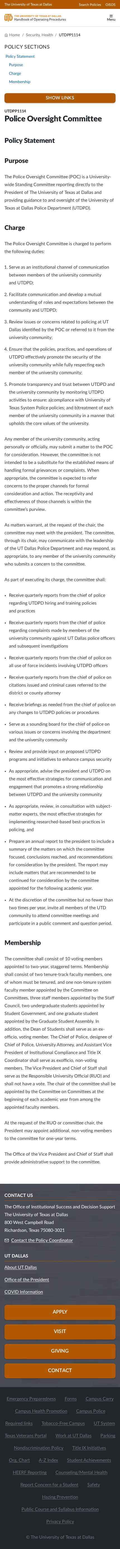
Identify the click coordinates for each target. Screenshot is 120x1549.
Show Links (60, 98)
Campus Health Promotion (41, 1411)
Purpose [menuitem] (16, 65)
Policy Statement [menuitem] (20, 57)
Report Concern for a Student (49, 1485)
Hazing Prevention (60, 1497)
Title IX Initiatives (89, 1448)
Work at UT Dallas (74, 1435)
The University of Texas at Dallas (28, 4)
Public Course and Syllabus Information (60, 1509)
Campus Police (90, 1411)
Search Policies (90, 4)
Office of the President (26, 1280)
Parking (107, 1435)
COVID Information (23, 1292)
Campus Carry (100, 1399)
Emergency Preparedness (31, 1399)
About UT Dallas (20, 1267)
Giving (60, 1351)
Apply (60, 1312)
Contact (60, 1370)
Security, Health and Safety (39, 35)
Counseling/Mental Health (81, 1472)
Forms (71, 1399)
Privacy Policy (60, 1521)
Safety (93, 1485)
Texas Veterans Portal (26, 1435)
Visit (60, 1331)
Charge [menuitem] (15, 74)
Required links (19, 1423)
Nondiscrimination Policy (38, 1448)
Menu (111, 19)
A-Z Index (48, 1460)
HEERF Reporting (30, 1472)
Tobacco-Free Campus (63, 1423)
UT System (104, 1423)
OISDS (110, 4)
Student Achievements (89, 1460)
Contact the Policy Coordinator (42, 1240)
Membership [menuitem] (19, 82)
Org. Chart (19, 1460)
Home (14, 35)
